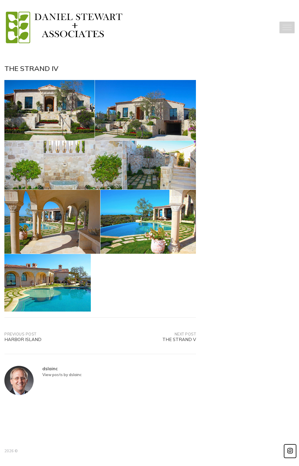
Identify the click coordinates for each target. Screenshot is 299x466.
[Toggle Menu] (287, 27)
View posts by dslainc (62, 374)
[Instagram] (290, 451)
